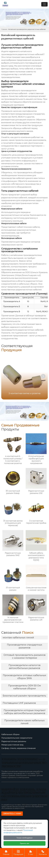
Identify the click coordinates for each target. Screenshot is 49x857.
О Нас (30, 852)
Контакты (43, 852)
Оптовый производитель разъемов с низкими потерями (24, 656)
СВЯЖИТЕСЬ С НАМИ (12, 814)
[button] (43, 376)
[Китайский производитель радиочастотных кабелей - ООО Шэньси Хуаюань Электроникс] (5, 4)
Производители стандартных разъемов (24, 646)
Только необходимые (24, 838)
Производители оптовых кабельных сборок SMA (24, 677)
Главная (4, 29)
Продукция (18, 852)
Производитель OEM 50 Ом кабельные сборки (24, 687)
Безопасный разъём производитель (24, 695)
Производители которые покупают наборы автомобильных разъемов (24, 712)
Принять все (24, 843)
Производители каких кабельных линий (24, 722)
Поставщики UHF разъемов (19, 703)
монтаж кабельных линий (18, 637)
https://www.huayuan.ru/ (28, 275)
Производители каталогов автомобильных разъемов (24, 666)
